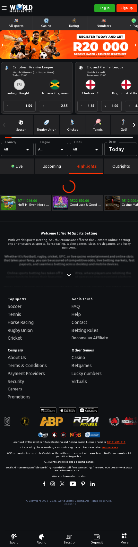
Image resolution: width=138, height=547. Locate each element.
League (45, 142)
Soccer (15, 306)
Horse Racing (21, 322)
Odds (78, 142)
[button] (2, 44)
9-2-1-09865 (110, 447)
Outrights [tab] (121, 166)
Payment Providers (26, 373)
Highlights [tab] (86, 166)
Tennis (14, 314)
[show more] (69, 275)
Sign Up (126, 8)
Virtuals (79, 381)
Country (10, 142)
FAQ (76, 306)
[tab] (17, 166)
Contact (79, 322)
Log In (104, 8)
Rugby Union (20, 330)
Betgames (82, 365)
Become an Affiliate (90, 337)
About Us (17, 357)
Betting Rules (85, 330)
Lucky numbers (87, 373)
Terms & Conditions (27, 365)
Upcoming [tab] (52, 166)
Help (76, 314)
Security (16, 381)
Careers (15, 389)
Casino (78, 357)
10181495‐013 (116, 442)
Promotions (19, 396)
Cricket (15, 338)
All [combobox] (6, 149)
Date (112, 141)
